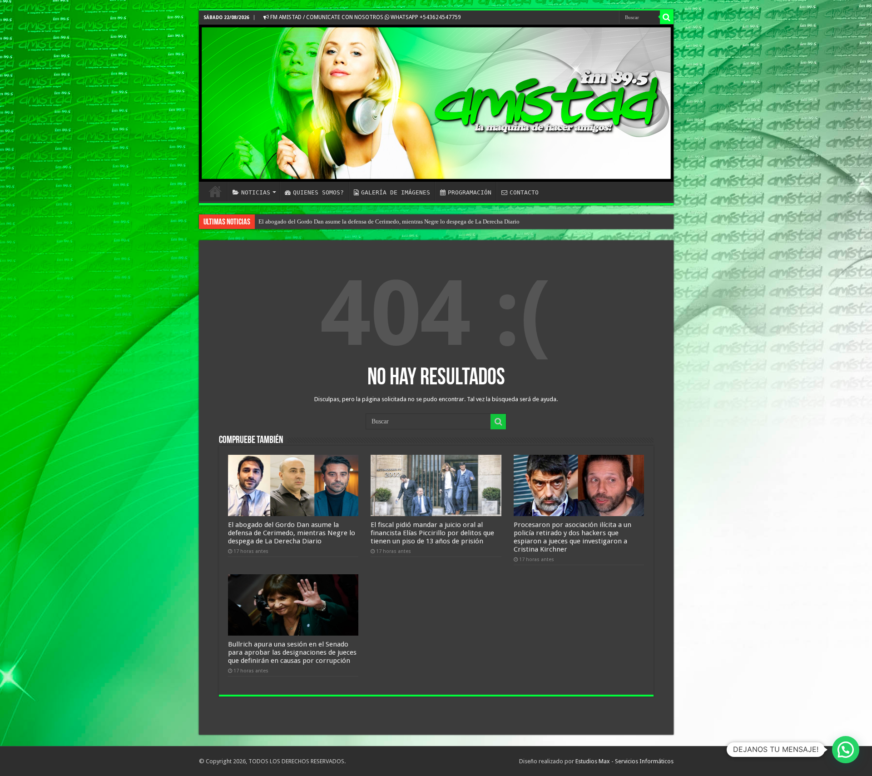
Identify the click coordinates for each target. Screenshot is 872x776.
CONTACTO (524, 192)
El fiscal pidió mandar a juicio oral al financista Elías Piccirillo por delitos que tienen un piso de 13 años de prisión (432, 533)
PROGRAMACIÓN (469, 192)
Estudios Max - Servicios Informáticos (624, 761)
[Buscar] (667, 17)
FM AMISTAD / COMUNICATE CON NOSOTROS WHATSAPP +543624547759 (365, 17)
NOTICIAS (255, 192)
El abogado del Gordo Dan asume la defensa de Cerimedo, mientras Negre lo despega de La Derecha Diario (389, 221)
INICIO (215, 191)
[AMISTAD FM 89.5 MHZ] (436, 103)
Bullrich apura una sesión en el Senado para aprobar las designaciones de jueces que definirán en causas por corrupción (292, 652)
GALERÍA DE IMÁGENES (395, 192)
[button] (845, 749)
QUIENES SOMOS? (318, 192)
